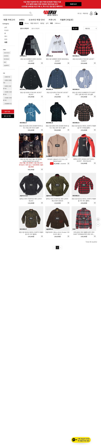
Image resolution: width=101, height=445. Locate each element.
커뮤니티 (52, 20)
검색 (75, 28)
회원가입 (85, 13)
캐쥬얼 (42, 23)
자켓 (51, 23)
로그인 (80, 13)
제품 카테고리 (9, 20)
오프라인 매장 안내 (37, 20)
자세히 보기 (73, 4)
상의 (5, 27)
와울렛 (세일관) (66, 20)
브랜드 (22, 20)
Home (27, 23)
